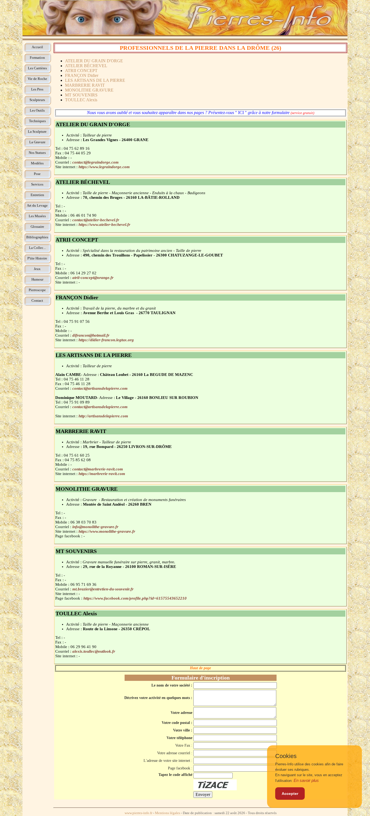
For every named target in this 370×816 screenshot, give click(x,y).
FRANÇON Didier (81, 75)
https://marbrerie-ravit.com (102, 474)
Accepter (290, 793)
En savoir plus (306, 780)
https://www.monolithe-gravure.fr (107, 531)
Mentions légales (167, 813)
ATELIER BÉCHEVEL (86, 65)
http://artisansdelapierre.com (103, 416)
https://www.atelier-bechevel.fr (104, 224)
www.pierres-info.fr (138, 813)
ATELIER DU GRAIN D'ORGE (94, 60)
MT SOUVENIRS (81, 95)
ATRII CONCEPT (81, 70)
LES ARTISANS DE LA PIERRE (95, 80)
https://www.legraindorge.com (104, 167)
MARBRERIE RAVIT (85, 85)
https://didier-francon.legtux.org (106, 340)
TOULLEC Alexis (81, 99)
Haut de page (200, 668)
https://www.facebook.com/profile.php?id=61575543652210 (135, 598)
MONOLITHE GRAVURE (89, 90)
